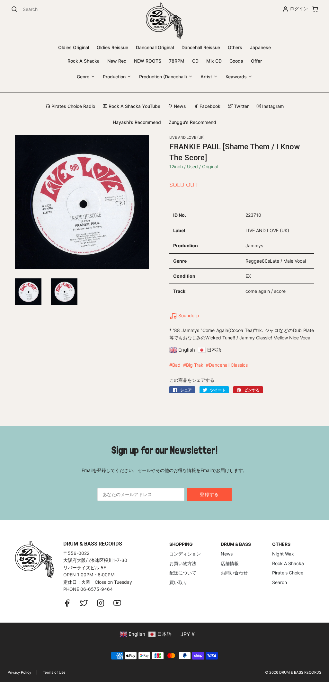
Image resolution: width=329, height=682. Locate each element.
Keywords (237, 76)
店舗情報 (230, 563)
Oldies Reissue (112, 47)
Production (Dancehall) (163, 76)
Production (115, 76)
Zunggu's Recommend (192, 122)
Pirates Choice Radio (72, 106)
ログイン (299, 8)
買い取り (178, 582)
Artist (206, 76)
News (179, 106)
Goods (236, 61)
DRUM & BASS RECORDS (300, 672)
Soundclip (188, 315)
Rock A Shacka (83, 61)
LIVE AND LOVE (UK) (187, 137)
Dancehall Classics (228, 365)
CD (195, 61)
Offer (256, 61)
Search (279, 582)
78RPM (176, 61)
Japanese (260, 47)
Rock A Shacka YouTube (133, 106)
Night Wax (283, 553)
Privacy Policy (19, 672)
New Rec (116, 61)
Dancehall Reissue (201, 47)
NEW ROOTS (147, 61)
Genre (84, 76)
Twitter (241, 106)
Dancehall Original (155, 47)
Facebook (209, 106)
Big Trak (194, 365)
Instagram (272, 106)
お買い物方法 (182, 563)
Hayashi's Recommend (137, 122)
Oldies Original (73, 47)
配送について (182, 572)
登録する (209, 494)
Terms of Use (54, 672)
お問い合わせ (234, 572)
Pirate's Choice (287, 572)
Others (235, 47)
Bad (176, 365)
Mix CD (214, 61)
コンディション (185, 553)
